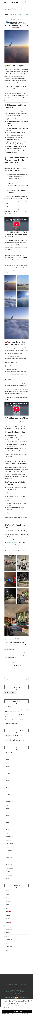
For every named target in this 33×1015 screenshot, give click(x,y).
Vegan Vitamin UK (21, 997)
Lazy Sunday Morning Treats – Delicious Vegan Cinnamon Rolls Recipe (14, 739)
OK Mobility (19, 348)
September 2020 (10, 836)
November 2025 (9, 756)
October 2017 (9, 875)
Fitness (7, 904)
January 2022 (9, 829)
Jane (5, 735)
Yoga (7, 950)
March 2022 (8, 822)
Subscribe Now (17, 1011)
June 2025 (8, 763)
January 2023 (9, 787)
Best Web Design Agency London (12, 991)
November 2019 (9, 847)
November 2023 (9, 773)
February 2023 (9, 784)
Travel (20, 19)
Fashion (8, 901)
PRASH (19, 27)
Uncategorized (9, 939)
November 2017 (9, 871)
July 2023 (8, 777)
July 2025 (8, 759)
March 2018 (8, 861)
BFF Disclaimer (20, 986)
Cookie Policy (12, 986)
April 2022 (8, 819)
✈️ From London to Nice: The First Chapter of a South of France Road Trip (16, 23)
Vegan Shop (9, 946)
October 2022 (9, 798)
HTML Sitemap (16, 988)
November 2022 (9, 794)
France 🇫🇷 (13, 19)
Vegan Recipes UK (8, 997)
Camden (8, 894)
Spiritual (8, 932)
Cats (7, 897)
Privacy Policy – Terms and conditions (16, 984)
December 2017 (9, 868)
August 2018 (9, 857)
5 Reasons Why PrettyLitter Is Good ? (13, 720)
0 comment (21, 663)
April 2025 (8, 770)
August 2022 (9, 805)
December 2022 (9, 791)
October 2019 (9, 850)
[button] (16, 1001)
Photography (9, 929)
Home (6, 8)
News (7, 925)
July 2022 (8, 808)
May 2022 (8, 815)
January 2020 (9, 840)
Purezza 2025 (7, 706)
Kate (5, 739)
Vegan (7, 943)
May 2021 (8, 833)
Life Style (8, 918)
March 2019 (8, 854)
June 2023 (8, 780)
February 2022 (9, 826)
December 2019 (9, 843)
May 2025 (8, 766)
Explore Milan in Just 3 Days (15, 735)
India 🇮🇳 (8, 915)
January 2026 (9, 752)
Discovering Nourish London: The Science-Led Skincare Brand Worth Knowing (16, 710)
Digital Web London (19, 993)
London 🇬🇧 (8, 922)
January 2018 (9, 864)
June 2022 (8, 812)
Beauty (7, 890)
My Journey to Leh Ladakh (11, 723)
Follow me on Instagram (12, 542)
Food (7, 908)
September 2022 (10, 801)
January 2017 (9, 878)
